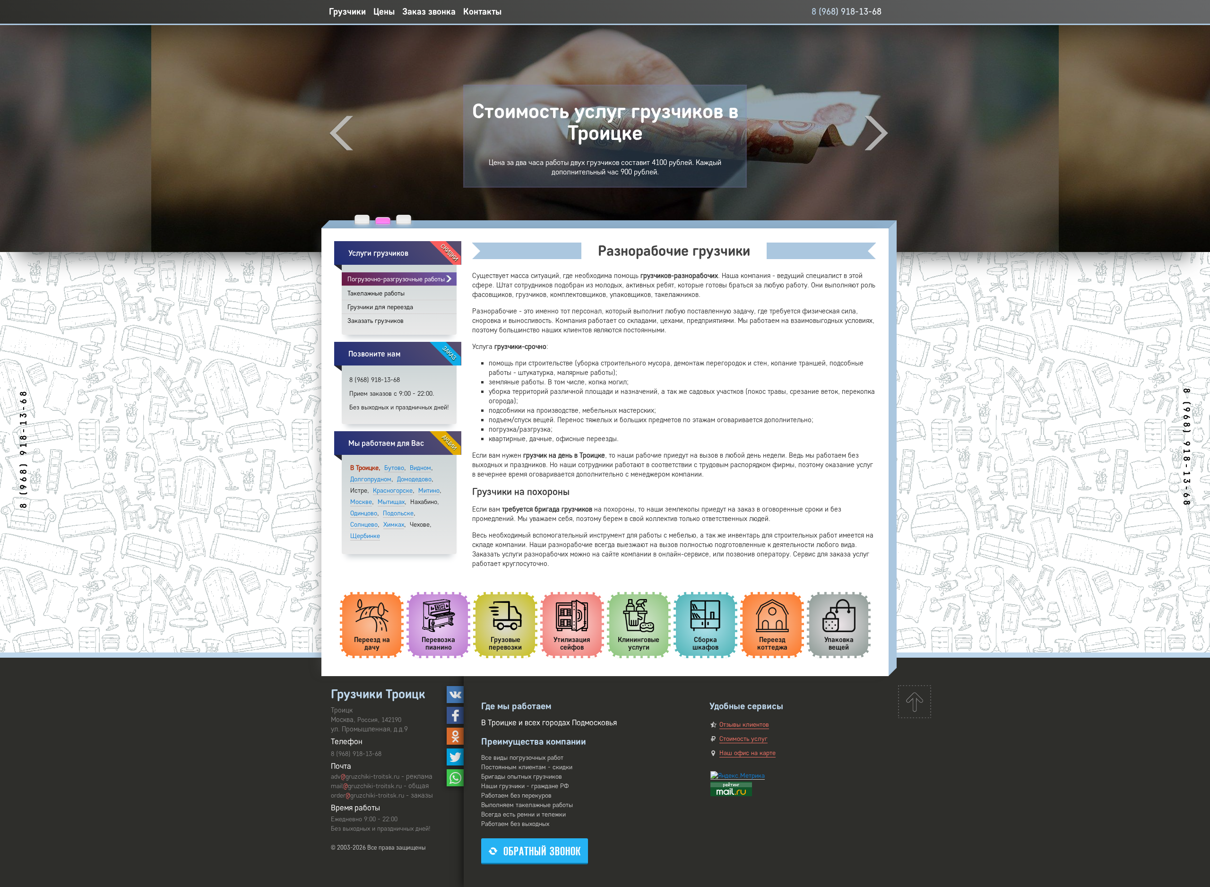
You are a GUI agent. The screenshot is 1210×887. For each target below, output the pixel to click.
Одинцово (363, 513)
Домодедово (414, 479)
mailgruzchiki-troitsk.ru (366, 786)
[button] (362, 219)
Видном (420, 468)
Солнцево (364, 525)
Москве (361, 502)
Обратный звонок (542, 851)
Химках (393, 525)
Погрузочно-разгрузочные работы (396, 279)
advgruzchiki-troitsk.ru (365, 777)
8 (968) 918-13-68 (847, 11)
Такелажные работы (376, 293)
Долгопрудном (370, 479)
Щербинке (365, 536)
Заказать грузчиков (375, 321)
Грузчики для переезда (380, 307)
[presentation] (341, 133)
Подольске (398, 513)
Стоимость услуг (743, 739)
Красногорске (393, 491)
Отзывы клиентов (744, 725)
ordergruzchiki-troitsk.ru (367, 795)
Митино (429, 491)
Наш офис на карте (747, 753)
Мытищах (391, 502)
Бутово (394, 468)
